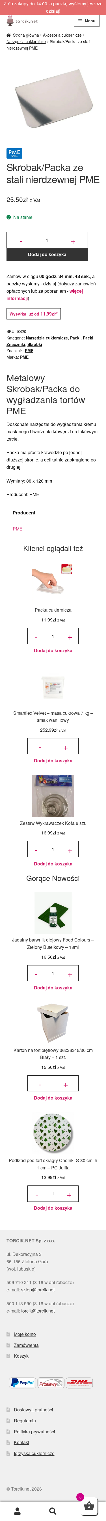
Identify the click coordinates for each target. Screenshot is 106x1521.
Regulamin (25, 1420)
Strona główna (26, 35)
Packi (75, 338)
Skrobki (34, 344)
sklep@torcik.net (38, 1289)
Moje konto (25, 1334)
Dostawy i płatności (33, 1409)
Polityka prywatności (34, 1431)
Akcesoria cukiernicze (62, 35)
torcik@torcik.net (38, 1310)
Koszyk (21, 1356)
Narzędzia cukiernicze (26, 41)
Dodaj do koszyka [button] (53, 650)
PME (29, 350)
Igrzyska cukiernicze (34, 1453)
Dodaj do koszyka (47, 254)
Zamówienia (26, 1345)
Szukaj (53, 1511)
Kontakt (21, 1442)
